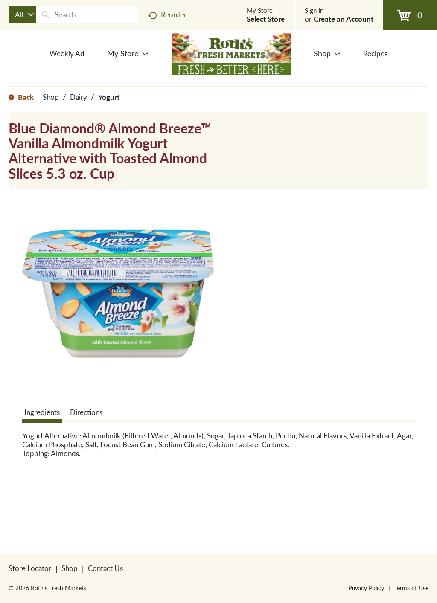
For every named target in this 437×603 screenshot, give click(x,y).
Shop (51, 97)
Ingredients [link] (42, 412)
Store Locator (30, 568)
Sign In (314, 10)
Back (25, 97)
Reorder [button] (173, 14)
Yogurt (108, 97)
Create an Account (343, 19)
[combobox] (22, 14)
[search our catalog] (45, 14)
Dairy (78, 97)
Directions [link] (86, 412)
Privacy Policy (366, 587)
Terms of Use (411, 587)
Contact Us (105, 568)
